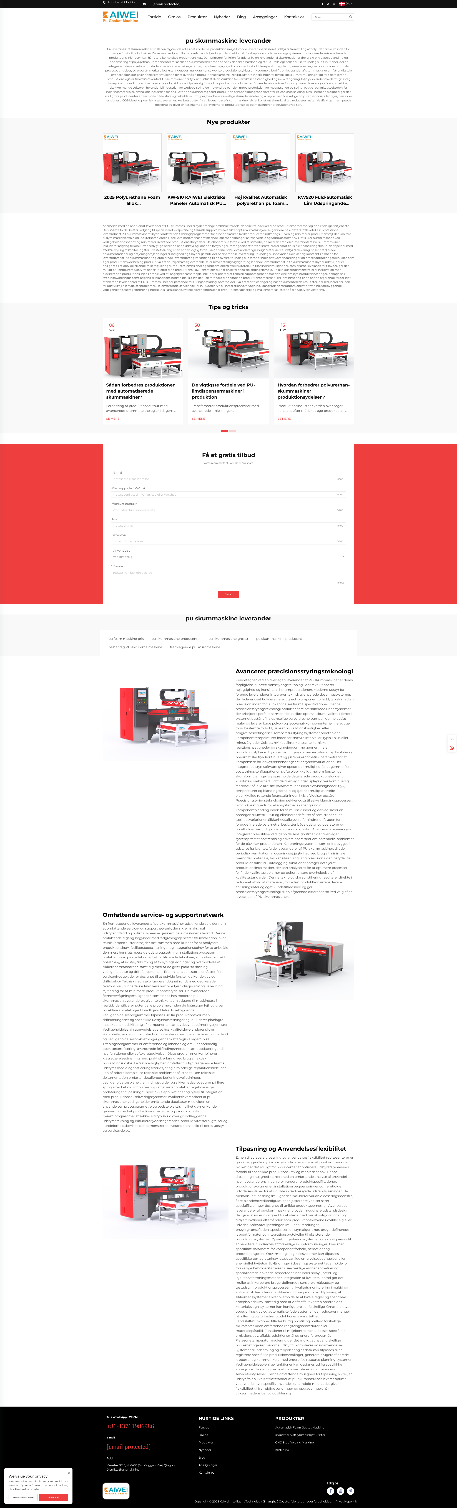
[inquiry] (452, 739)
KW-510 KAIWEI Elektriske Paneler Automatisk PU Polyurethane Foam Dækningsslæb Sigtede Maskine (196, 200)
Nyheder (222, 17)
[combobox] (228, 557)
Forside (154, 17)
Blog (241, 17)
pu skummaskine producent (279, 639)
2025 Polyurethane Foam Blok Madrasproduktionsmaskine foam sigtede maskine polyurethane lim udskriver (132, 200)
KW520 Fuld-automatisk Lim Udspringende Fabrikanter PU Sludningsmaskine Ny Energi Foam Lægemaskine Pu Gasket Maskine (325, 200)
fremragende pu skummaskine (195, 647)
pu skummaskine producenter (176, 639)
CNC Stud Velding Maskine (294, 1442)
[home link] (120, 16)
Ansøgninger (265, 17)
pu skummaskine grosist (228, 639)
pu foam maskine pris (126, 639)
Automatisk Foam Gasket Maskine (299, 1427)
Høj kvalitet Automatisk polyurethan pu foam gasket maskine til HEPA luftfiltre (260, 200)
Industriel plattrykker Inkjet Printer (300, 1435)
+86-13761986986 (121, 2)
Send (228, 594)
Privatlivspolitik (346, 1501)
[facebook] (323, 4)
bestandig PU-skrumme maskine (135, 647)
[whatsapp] (452, 748)
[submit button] (350, 17)
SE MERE (112, 418)
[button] (224, 431)
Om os (174, 17)
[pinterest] (334, 4)
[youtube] (328, 4)
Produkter (197, 17)
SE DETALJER (132, 162)
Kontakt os (294, 17)
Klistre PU (282, 1450)
